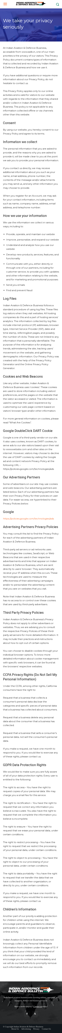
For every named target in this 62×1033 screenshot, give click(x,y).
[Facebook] (27, 1014)
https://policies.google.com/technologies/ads (28, 518)
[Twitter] (35, 1014)
